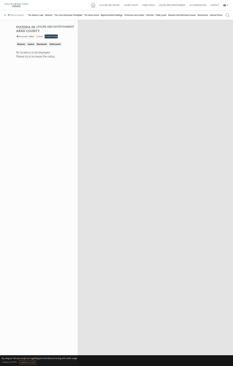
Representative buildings (112, 15)
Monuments (202, 15)
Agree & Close (27, 362)
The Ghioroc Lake (35, 15)
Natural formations (218, 15)
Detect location (16, 15)
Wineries (48, 15)
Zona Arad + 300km (26, 36)
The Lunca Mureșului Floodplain (68, 15)
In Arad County (51, 36)
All (5, 15)
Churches (150, 15)
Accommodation (198, 5)
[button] (225, 5)
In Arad (39, 36)
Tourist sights (131, 5)
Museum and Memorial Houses (182, 15)
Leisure (31, 44)
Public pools (161, 15)
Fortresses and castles (134, 15)
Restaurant (42, 44)
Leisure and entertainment (172, 5)
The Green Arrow (91, 15)
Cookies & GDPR (9, 362)
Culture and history (109, 5)
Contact (215, 5)
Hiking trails (148, 5)
